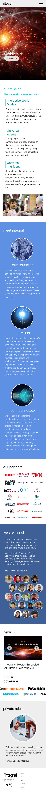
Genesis (23, 783)
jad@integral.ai (22, 761)
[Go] (14, 632)
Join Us (23, 790)
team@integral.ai (19, 570)
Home (22, 773)
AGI (21, 780)
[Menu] (41, 4)
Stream (22, 787)
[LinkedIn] (6, 785)
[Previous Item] (9, 648)
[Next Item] (36, 648)
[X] (10, 785)
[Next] (43, 36)
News (22, 794)
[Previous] (4, 36)
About (22, 777)
